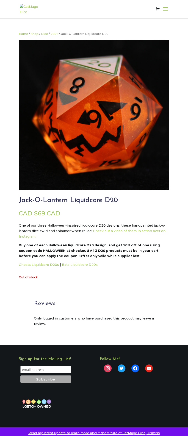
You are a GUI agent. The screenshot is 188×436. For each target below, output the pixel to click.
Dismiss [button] (153, 433)
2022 (54, 34)
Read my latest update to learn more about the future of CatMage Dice (87, 433)
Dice (44, 34)
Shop (35, 34)
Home (23, 34)
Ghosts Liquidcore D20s (39, 265)
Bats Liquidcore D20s (80, 265)
